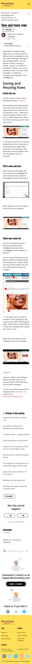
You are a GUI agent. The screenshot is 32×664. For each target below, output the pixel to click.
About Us (4, 632)
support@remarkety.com (12, 396)
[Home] (7, 4)
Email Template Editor (10, 20)
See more (9, 496)
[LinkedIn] (24, 611)
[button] (29, 3)
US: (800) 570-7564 (22, 649)
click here (19, 392)
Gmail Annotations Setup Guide (15, 440)
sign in (10, 540)
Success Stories (5, 638)
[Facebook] (7, 611)
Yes (10, 515)
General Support (7, 18)
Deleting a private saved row (14, 480)
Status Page (4, 635)
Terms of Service (22, 635)
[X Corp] (16, 611)
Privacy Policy (21, 632)
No (24, 515)
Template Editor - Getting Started (16, 434)
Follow (8, 29)
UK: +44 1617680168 (7, 651)
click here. (22, 101)
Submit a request (16, 584)
